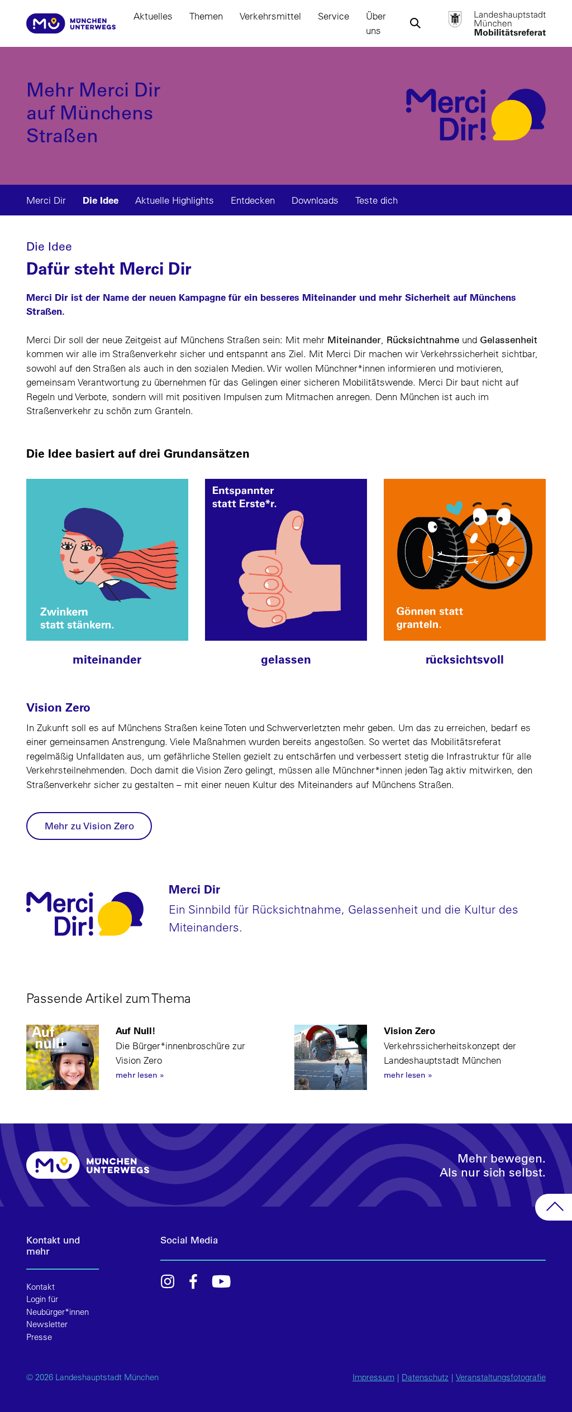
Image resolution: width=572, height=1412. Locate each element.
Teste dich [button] (376, 200)
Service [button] (333, 16)
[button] (415, 23)
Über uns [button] (376, 23)
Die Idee (100, 200)
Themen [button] (206, 16)
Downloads (315, 200)
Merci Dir (46, 200)
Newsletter (47, 1324)
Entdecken (253, 200)
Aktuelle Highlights (174, 200)
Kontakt (40, 1286)
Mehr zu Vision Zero (89, 826)
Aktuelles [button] (153, 16)
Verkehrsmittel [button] (270, 16)
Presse (39, 1337)
